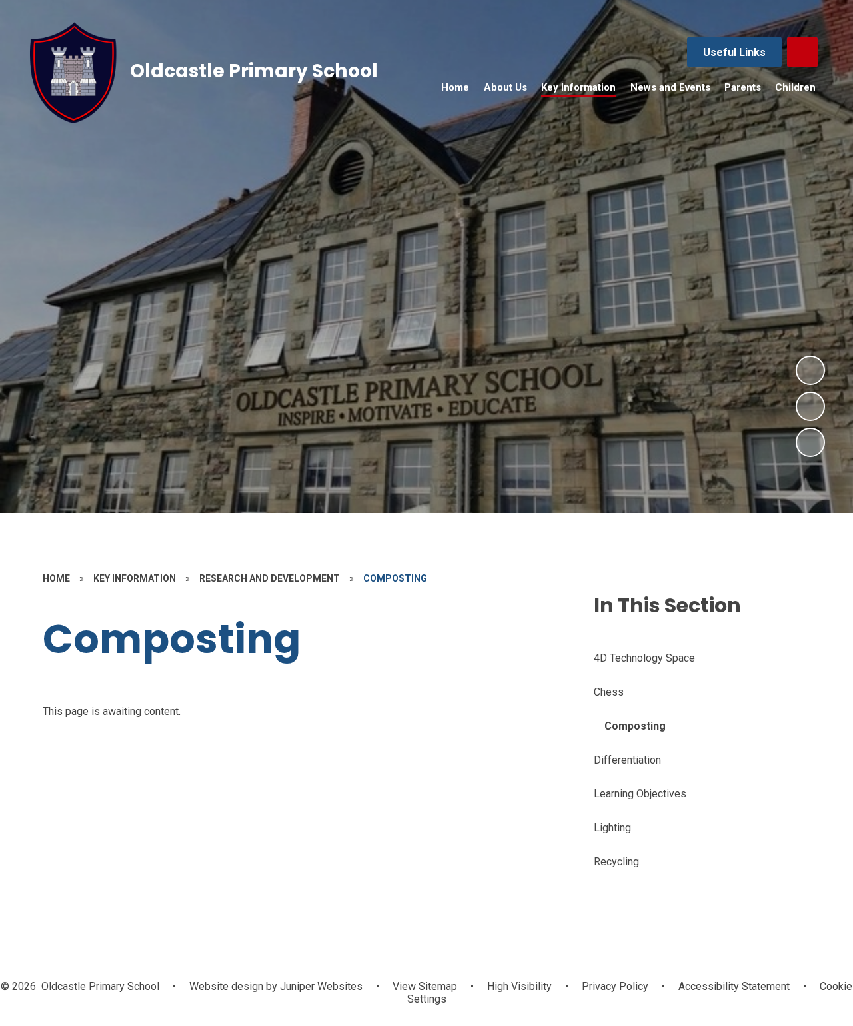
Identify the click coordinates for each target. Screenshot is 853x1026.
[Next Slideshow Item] (810, 370)
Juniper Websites (320, 986)
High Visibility (519, 986)
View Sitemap (425, 986)
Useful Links (734, 52)
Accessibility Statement (734, 986)
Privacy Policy (615, 986)
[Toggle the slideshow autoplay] (810, 442)
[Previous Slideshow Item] (810, 406)
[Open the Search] (802, 52)
